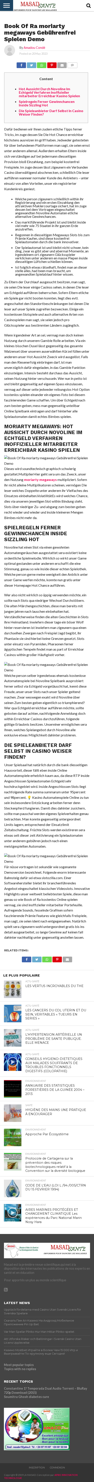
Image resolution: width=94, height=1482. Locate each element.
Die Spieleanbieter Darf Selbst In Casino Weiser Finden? (51, 112)
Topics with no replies (20, 1369)
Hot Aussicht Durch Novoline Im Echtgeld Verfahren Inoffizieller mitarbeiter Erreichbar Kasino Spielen (49, 92)
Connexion (57, 1467)
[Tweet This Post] (31, 64)
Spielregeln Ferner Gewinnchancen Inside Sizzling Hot (47, 103)
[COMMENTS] (72, 64)
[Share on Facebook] (21, 64)
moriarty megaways (40, 479)
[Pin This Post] (52, 64)
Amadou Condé (34, 47)
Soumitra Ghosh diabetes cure (26, 1397)
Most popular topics (19, 1365)
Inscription (37, 1467)
